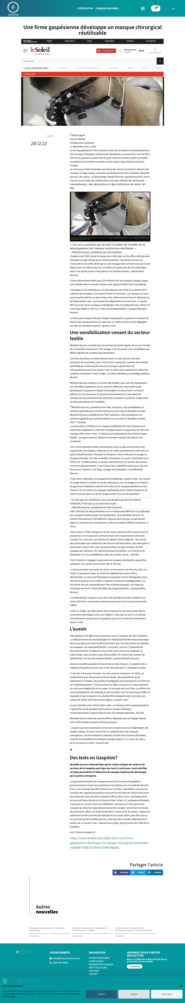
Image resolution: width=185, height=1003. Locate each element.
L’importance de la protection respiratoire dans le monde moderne (133, 929)
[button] (181, 986)
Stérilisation (85, 8)
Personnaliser (166, 994)
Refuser (134, 994)
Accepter (101, 994)
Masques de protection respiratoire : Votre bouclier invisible (90, 929)
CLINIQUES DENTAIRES (107, 8)
